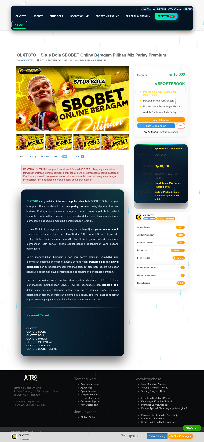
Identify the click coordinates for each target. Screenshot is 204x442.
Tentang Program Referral (154, 387)
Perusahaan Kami (89, 384)
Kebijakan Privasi (89, 394)
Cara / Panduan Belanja (153, 384)
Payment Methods (90, 398)
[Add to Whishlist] (180, 126)
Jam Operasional (89, 404)
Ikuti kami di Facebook (152, 418)
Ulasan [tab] (78, 156)
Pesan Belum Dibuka (160, 267)
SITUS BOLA (56, 16)
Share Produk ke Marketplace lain (158, 421)
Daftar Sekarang (157, 436)
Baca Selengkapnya (156, 125)
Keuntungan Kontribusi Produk (157, 401)
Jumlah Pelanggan (160, 234)
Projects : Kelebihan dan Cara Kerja (159, 415)
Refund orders (160, 282)
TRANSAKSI (175, 9)
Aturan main (86, 387)
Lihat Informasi (161, 119)
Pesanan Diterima (160, 242)
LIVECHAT (160, 9)
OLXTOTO (20, 16)
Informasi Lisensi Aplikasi (154, 404)
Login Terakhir (160, 257)
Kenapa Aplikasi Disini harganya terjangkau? (164, 408)
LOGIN (20, 24)
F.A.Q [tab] (33, 156)
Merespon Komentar (160, 275)
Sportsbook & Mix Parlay (168, 148)
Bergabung (160, 250)
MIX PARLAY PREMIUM (138, 16)
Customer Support (90, 401)
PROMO (188, 9)
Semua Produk (160, 227)
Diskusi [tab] (60, 156)
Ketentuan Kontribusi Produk (156, 398)
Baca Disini (173, 131)
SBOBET (38, 16)
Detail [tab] (21, 156)
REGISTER (165, 16)
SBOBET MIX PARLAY (107, 16)
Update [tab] (45, 156)
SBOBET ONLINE (79, 16)
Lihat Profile (149, 218)
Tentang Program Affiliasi (154, 391)
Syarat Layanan (88, 391)
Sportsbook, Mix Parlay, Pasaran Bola (168, 184)
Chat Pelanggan (167, 218)
